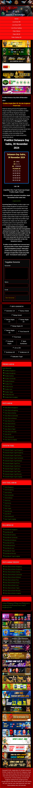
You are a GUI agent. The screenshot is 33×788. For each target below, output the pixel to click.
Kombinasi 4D (10, 352)
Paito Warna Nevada (10, 431)
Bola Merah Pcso (9, 543)
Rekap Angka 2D (17, 326)
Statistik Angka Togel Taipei (12, 471)
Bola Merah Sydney (10, 535)
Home (16, 19)
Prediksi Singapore (9, 370)
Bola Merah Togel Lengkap (12, 556)
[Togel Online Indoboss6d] (16, 625)
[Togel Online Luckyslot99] (16, 702)
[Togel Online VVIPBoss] (16, 44)
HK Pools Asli (22, 785)
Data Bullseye (8, 498)
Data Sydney (8, 492)
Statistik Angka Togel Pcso (12, 463)
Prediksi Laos (8, 389)
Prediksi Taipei (8, 392)
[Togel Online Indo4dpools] (16, 694)
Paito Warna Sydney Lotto (17, 781)
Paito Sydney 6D (16, 37)
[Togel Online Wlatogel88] (16, 671)
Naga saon (18, 603)
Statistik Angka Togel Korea (12, 466)
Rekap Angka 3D (24, 321)
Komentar (8, 265)
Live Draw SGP (16, 25)
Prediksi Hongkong (9, 373)
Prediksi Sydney (9, 376)
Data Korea (7, 503)
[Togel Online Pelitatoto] (16, 82)
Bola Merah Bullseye (10, 540)
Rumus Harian (24, 311)
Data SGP (5, 776)
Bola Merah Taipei (9, 551)
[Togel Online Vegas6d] (16, 648)
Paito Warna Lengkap (10, 439)
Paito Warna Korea (9, 423)
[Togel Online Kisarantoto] (16, 74)
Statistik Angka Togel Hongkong (13, 452)
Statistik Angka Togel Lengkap (13, 476)
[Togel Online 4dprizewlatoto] (16, 679)
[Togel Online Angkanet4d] (16, 740)
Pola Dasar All (24, 331)
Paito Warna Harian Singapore (13, 566)
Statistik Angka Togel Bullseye (13, 460)
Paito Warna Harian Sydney (12, 572)
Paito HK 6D (16, 34)
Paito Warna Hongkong (11, 410)
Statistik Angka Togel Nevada (13, 474)
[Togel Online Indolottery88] (16, 733)
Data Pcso (7, 500)
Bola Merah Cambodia (10, 537)
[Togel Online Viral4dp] (16, 90)
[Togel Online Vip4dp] (16, 710)
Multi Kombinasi (23, 342)
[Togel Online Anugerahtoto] (16, 725)
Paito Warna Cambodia (11, 415)
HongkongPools (6, 781)
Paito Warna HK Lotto (21, 783)
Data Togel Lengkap (10, 519)
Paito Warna (16, 31)
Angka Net (10, 772)
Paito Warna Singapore (11, 407)
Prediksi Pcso (8, 384)
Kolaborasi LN (24, 352)
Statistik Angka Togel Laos (12, 468)
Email (6, 289)
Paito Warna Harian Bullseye (12, 577)
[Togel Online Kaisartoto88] (16, 686)
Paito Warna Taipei (9, 429)
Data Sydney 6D (9, 516)
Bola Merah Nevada (10, 553)
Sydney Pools (14, 779)
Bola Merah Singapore (10, 529)
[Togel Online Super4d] (16, 59)
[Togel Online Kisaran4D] (16, 67)
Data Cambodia (9, 495)
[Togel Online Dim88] (16, 51)
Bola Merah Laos (9, 548)
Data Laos (7, 506)
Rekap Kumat (17, 315)
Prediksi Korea (8, 386)
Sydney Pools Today (19, 605)
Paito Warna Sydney (10, 413)
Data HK (28, 774)
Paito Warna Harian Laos (11, 585)
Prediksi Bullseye (9, 381)
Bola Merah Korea (9, 545)
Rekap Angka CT (10, 321)
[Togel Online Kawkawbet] (16, 640)
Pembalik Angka (10, 342)
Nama (6, 282)
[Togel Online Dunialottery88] (16, 717)
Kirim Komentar (10, 298)
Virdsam (4, 603)
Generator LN (10, 311)
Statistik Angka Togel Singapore (13, 450)
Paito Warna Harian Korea (11, 582)
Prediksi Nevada (9, 394)
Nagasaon (11, 603)
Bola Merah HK (8, 532)
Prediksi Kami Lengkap (11, 397)
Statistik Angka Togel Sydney (12, 455)
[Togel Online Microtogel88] (16, 617)
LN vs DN (17, 348)
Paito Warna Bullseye (10, 418)
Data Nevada (8, 511)
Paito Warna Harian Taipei (11, 588)
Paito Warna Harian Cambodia (13, 574)
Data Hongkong (8, 489)
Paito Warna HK (6, 368)
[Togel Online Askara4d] (16, 656)
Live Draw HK (16, 22)
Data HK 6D (7, 514)
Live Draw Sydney (16, 28)
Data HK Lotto (11, 783)
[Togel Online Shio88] (16, 756)
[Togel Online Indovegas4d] (16, 764)
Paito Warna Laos (9, 426)
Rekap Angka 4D (10, 331)
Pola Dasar (17, 337)
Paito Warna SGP (21, 774)
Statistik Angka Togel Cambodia (13, 458)
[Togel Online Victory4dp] (16, 632)
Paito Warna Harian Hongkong (13, 569)
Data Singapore (9, 487)
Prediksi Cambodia (9, 378)
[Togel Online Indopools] (16, 748)
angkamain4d (17, 201)
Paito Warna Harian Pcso (11, 580)
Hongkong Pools (7, 607)
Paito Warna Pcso (9, 421)
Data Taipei (7, 508)
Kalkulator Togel (17, 356)
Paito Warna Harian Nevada (12, 590)
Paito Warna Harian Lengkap (12, 593)
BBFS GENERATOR (17, 306)
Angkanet (7, 779)
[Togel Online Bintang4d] (16, 663)
